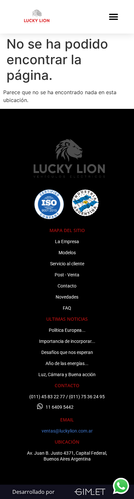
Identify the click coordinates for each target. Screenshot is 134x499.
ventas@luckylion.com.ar (67, 430)
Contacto (67, 285)
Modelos (67, 252)
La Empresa (67, 241)
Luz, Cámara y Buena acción (67, 374)
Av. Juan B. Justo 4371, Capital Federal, (67, 453)
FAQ (67, 308)
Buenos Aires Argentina (67, 459)
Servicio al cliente (67, 263)
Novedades (67, 297)
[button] (113, 16)
